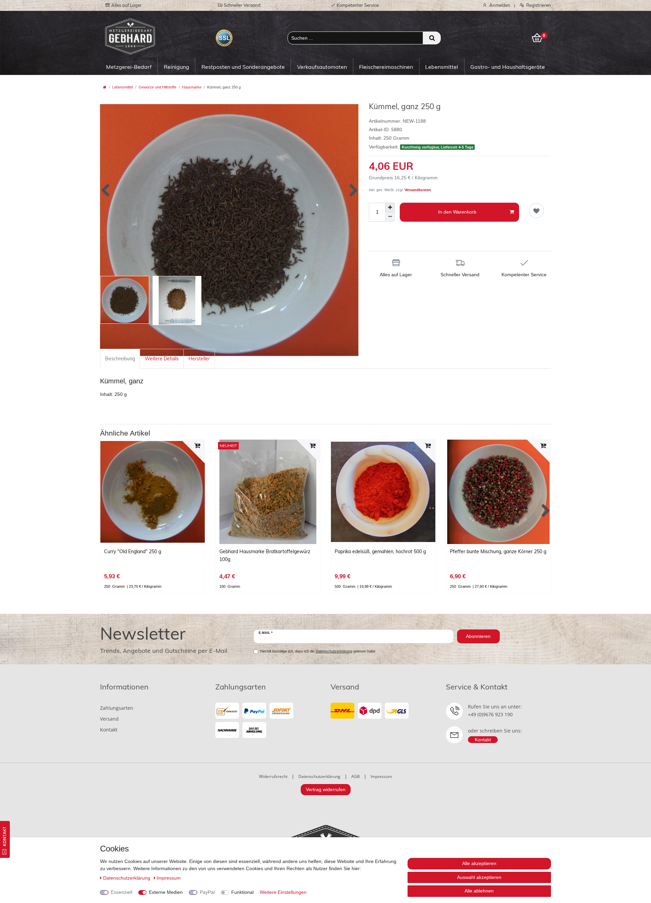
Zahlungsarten (116, 708)
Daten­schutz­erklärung (127, 878)
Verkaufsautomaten (322, 66)
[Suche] (431, 38)
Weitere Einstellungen (283, 892)
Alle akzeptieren (479, 863)
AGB (355, 776)
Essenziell (121, 892)
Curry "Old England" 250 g (132, 551)
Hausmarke (191, 87)
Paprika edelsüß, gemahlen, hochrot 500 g (380, 551)
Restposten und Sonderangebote (243, 66)
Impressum (381, 776)
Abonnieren (478, 636)
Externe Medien (166, 892)
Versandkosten (418, 190)
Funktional (242, 892)
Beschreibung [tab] (120, 359)
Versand (109, 719)
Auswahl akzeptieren (479, 877)
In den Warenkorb (457, 212)
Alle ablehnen (479, 891)
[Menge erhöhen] (390, 207)
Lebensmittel (441, 66)
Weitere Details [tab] (162, 359)
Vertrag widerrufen (326, 789)
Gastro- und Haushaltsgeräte (507, 66)
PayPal (207, 892)
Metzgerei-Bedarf (129, 66)
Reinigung (176, 66)
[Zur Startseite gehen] (104, 87)
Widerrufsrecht (273, 776)
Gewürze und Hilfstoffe (157, 87)
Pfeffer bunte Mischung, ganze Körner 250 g (498, 551)
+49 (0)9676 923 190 (490, 714)
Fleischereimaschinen (386, 66)
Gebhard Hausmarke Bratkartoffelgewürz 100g (264, 555)
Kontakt (108, 729)
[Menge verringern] (390, 217)
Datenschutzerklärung (319, 776)
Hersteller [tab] (199, 359)
